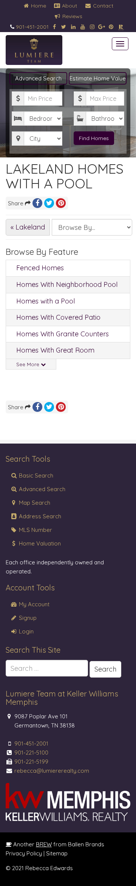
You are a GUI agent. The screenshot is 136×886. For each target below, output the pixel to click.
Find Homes (94, 138)
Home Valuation (39, 543)
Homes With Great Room (55, 350)
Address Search (39, 516)
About (68, 5)
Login (25, 631)
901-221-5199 (31, 761)
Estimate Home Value (98, 78)
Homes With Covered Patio (58, 317)
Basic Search (35, 475)
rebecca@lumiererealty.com (51, 770)
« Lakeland (28, 227)
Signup (27, 617)
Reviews (71, 16)
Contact (102, 5)
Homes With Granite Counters (62, 334)
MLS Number (34, 529)
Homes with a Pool (45, 301)
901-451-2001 (32, 26)
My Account (33, 604)
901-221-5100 (31, 752)
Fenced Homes (40, 267)
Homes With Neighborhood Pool (66, 284)
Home (37, 5)
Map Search (33, 502)
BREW (44, 844)
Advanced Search (38, 78)
